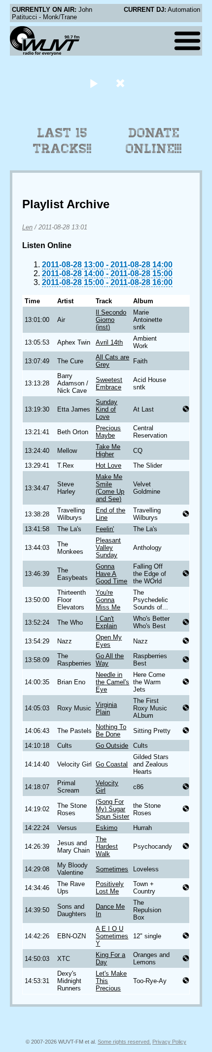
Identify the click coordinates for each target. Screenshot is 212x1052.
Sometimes (112, 869)
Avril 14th (109, 342)
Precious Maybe (108, 431)
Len (27, 227)
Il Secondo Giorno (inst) (111, 320)
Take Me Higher (108, 450)
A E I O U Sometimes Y (112, 936)
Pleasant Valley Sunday (108, 548)
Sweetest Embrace (109, 383)
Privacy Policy (169, 1042)
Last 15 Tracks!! (62, 141)
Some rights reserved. (124, 1042)
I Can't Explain (106, 622)
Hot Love (108, 465)
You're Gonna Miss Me (108, 600)
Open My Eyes (109, 641)
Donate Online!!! (154, 141)
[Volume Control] (121, 83)
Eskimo (106, 827)
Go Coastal (112, 764)
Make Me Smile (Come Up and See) (110, 488)
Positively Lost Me (110, 887)
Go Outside (112, 745)
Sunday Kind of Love (106, 409)
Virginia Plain (106, 708)
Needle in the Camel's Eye (112, 682)
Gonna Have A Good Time (111, 574)
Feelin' (105, 529)
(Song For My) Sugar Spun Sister (112, 809)
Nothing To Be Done (111, 730)
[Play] (93, 83)
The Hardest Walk (107, 846)
